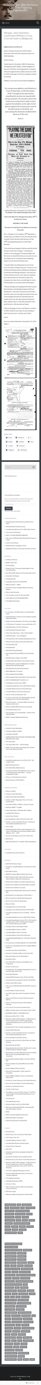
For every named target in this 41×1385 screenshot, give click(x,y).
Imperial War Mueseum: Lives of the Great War (20, 977)
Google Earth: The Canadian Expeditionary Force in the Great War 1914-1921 (21, 970)
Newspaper (9, 1223)
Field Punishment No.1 (12, 765)
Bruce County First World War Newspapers (19, 898)
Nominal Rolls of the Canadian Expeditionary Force (21, 1027)
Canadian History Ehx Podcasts (15, 853)
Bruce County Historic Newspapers (16, 901)
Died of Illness (9, 1214)
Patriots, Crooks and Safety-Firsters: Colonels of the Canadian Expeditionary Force (20, 822)
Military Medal (26, 1315)
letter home (25, 1297)
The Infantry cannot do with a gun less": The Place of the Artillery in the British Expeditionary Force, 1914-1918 (21, 1093)
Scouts (7, 1334)
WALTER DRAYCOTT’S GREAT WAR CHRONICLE (21, 841)
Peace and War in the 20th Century (16, 1037)
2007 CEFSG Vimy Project (14, 864)
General (29, 1214)
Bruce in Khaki (10, 904)
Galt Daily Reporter (11, 1290)
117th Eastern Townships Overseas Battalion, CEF (21, 624)
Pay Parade (25, 1325)
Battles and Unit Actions (22, 1210)
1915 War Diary (27, 1204)
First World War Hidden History (15, 768)
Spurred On (9, 839)
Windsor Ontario (23, 1353)
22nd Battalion (10, 647)
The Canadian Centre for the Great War (17, 595)
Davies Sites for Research (13, 1146)
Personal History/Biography (21, 1223)
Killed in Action (9, 1217)
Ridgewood (16, 1331)
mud (33, 1315)
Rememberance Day (28, 1328)
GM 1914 (9, 1149)
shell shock (22, 1334)
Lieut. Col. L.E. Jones (11, 1300)
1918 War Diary (10, 1210)
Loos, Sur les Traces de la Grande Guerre (18, 1007)
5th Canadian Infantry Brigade (13, 1250)
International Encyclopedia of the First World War (20, 980)
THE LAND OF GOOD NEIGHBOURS (17, 598)
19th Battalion (21, 1253)
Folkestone (24, 1287)
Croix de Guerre (22, 81)
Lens (12, 1297)
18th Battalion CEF (11, 476)
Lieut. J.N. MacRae (23, 1300)
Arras (7, 1265)
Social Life (30, 1226)
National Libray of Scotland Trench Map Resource (21, 1159)
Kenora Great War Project (14, 983)
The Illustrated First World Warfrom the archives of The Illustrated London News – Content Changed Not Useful (20, 772)
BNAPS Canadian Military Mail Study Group (19, 874)
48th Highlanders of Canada (14, 671)
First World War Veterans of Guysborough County (21, 573)
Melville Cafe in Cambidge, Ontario (16, 545)
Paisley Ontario (28, 1321)
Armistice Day (10, 1131)
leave (7, 1297)
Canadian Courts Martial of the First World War (20, 909)
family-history (9, 1287)
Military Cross (9, 81)
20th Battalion (21, 1256)
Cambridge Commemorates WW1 (16, 683)
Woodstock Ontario (11, 1356)
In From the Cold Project (13, 532)
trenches (23, 1343)
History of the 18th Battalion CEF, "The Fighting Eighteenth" (20, 7)
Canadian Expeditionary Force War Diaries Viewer (20, 529)
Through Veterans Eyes (13, 1101)
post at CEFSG (22, 51)
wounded (21, 1356)
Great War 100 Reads (12, 576)
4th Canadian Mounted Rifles (14, 674)
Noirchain (16, 91)
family (25, 1284)
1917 (22, 1207)
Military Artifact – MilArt (13, 584)
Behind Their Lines (11, 562)
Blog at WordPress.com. (20, 1376)
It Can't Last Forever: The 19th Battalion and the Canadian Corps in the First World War (20, 698)
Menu (7, 23)
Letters (18, 1217)
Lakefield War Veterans (13, 813)
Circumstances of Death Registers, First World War (21, 943)
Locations (25, 1217)
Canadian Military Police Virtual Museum (18, 691)
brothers (8, 1278)
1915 (19, 1204)
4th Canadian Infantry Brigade (13, 1243)
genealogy (30, 1290)
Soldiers (8, 1229)
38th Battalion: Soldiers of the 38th (16, 658)
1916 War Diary (15, 1207)
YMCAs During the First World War (16, 1120)
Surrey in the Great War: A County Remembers (20, 1083)
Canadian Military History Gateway (16, 932)
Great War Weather (12, 974)
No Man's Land (27, 1318)
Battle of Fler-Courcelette (12, 1268)
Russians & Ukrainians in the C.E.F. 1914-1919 (19, 836)
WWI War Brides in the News (14, 1117)
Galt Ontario (22, 1290)
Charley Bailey (10, 565)
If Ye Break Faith (11, 579)
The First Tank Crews (12, 1089)
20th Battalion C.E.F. (11, 1259)
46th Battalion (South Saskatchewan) (17, 668)
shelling (14, 1334)
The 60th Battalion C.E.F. (13, 709)
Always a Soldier (11, 791)
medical (25, 1220)
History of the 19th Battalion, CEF (16, 694)
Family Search (8, 64)
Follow (8, 508)
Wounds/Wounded (11, 1232)
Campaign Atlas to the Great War (16, 907)
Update (16, 1346)
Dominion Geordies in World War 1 (16, 950)
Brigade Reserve (10, 1275)
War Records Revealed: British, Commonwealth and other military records (20, 1108)
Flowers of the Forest (12, 966)
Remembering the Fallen (13, 1045)
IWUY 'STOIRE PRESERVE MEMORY (17, 535)
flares (17, 1287)
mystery (8, 1318)
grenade (8, 1293)
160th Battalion (22, 1262)
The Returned (10, 1098)
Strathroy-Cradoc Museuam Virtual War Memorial (21, 1080)
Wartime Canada (11, 1191)
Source (20, 118)
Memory (32, 1220)
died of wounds (10, 1281)
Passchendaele (10, 1325)
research (8, 1331)
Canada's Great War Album (14, 728)
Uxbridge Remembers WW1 (14, 1181)
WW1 (8, 1112)
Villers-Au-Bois (10, 1350)
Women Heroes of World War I (15, 780)
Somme (8, 1340)
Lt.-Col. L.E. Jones (21, 1306)
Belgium (8, 1272)
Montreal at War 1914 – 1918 (15, 1016)
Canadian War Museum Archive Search (17, 1143)
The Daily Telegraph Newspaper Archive (18, 1170)
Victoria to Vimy (11, 1184)
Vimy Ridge (22, 1229)
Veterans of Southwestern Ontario (16, 777)
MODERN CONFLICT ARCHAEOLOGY (17, 1013)
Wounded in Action (11, 1359)
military (8, 1315)
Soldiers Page (27, 1337)
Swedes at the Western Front (14, 1086)
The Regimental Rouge (13, 601)
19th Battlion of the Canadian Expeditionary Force (21, 639)
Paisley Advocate (17, 1321)
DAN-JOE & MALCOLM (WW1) (15, 797)
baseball (20, 1265)
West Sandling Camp (11, 1353)
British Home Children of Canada (15, 887)
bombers (15, 1272)
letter (18, 1297)
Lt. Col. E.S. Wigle (10, 1309)
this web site (16, 53)
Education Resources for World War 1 (17, 956)
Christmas (16, 1278)
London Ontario (10, 1220)
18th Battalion (27, 1250)
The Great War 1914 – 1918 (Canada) (17, 744)
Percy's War (9, 826)
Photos (7, 1226)
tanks (19, 1340)
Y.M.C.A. (26, 1359)
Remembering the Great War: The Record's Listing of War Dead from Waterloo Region (21, 1049)
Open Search (37, 23)
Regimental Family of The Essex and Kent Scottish (21, 548)
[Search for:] (20, 467)
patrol (18, 1325)
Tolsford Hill (9, 1343)
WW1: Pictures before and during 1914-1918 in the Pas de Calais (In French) (20, 748)
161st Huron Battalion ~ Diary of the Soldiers (19, 633)
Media (18, 1220)
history (15, 1293)
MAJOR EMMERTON (11, 1312)
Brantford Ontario (25, 1272)
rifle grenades (25, 1331)
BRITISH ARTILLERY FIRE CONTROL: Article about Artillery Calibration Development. (19, 878)
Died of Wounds (20, 1214)
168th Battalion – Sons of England (16, 636)
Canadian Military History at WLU (16, 929)
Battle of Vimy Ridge (27, 1268)
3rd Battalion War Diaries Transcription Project (20, 661)
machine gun (20, 1309)
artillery (13, 1265)
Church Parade (25, 1278)
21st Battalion (21, 1259)
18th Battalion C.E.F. (11, 1253)
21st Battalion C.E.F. (10, 1262)
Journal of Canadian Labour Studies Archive (19, 1156)
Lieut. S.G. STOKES (10, 1303)
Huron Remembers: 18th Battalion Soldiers (19, 810)
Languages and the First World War (16, 582)
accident (31, 1262)
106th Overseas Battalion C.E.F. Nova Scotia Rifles (21, 621)
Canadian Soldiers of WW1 (14, 731)
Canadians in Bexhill (12, 734)
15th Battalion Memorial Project (15, 630)
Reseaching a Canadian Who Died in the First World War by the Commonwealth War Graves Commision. (21, 1054)
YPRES (20, 1232)
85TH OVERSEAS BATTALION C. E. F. (17, 680)
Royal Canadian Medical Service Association (19, 707)
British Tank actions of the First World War (18, 1134)
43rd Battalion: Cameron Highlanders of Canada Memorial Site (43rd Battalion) (20, 664)
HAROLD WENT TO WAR (14, 807)
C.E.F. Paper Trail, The (12, 1137)
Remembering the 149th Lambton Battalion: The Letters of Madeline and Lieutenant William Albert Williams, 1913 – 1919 (21, 831)
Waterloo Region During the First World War (19, 1194)
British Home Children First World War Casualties (20, 884)
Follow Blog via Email (12, 495)
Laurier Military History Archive (15, 990)
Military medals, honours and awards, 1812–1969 (20, 1010)
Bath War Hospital (11, 871)
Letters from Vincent (12, 543)
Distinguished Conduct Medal (24, 1281)
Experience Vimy (11, 959)
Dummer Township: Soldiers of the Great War (19, 953)
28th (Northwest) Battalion (14, 650)
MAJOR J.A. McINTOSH (24, 1312)
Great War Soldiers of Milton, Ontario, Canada (19, 804)
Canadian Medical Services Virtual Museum (19, 689)
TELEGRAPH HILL (28, 1340)
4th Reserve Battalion (11, 1247)
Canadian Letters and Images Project (17, 926)
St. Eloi (14, 1340)
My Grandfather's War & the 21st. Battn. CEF (19, 819)
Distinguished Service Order (13, 1284)
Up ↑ (20, 1379)
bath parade (28, 1265)
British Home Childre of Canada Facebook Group (20, 882)
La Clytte (32, 1293)
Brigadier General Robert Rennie (25, 1275)
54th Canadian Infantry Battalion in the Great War (21, 677)
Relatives (22, 1226)
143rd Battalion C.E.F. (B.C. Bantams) (17, 627)
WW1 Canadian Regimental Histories (17, 717)
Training (15, 1229)
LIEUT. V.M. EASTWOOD (24, 1303)
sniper (19, 1337)
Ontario (8, 1321)
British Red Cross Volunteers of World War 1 (19, 895)
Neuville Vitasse (17, 1318)
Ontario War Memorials (13, 1030)
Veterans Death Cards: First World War (17, 1104)
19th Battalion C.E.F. (11, 1256)
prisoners (17, 1328)
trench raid (9, 1346)
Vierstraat (23, 1346)
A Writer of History (11, 559)
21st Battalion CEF (11, 644)
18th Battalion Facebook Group (15, 526)
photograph (9, 1328)
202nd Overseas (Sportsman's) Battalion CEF (19, 641)
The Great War (10, 741)
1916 (7, 1207)
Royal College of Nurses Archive (15, 1068)
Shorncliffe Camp (10, 1337)
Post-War (14, 1226)
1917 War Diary (30, 1207)
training (17, 1343)
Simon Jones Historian (12, 592)
